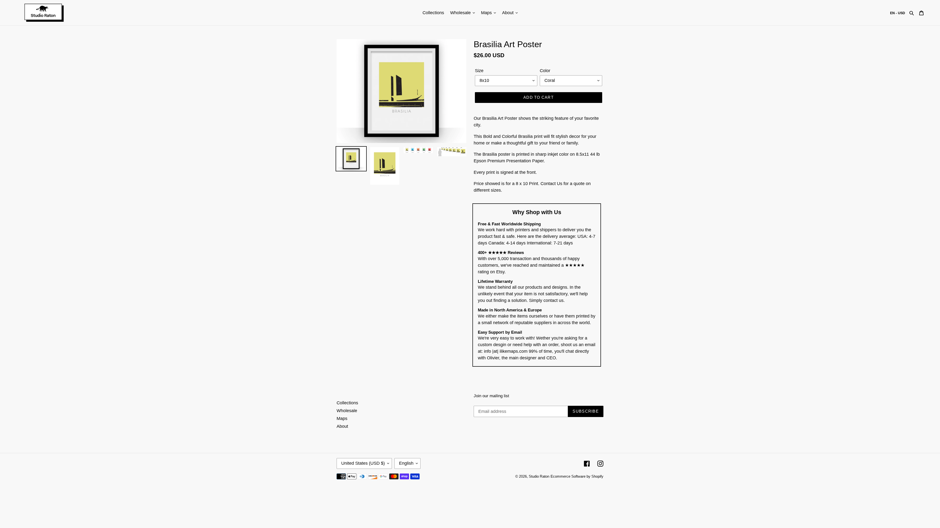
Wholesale (347, 410)
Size (479, 70)
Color (545, 70)
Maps (342, 418)
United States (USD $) (363, 463)
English (406, 463)
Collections (347, 402)
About (342, 426)
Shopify (597, 476)
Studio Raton (539, 476)
